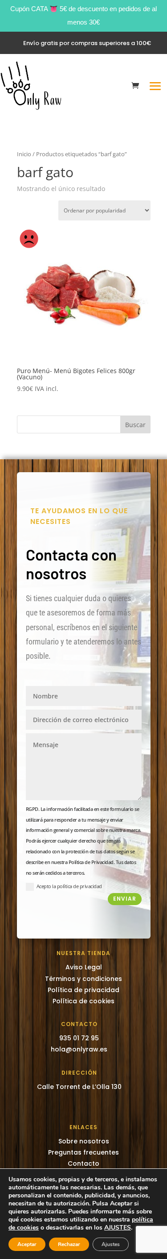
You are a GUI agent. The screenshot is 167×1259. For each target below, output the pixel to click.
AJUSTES (117, 1228)
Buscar (135, 424)
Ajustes (111, 1244)
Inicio (24, 154)
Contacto (83, 1163)
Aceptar (27, 1244)
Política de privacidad (83, 989)
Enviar (124, 898)
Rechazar (69, 1244)
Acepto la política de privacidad (69, 886)
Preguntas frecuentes (83, 1152)
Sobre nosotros (83, 1141)
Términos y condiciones (83, 978)
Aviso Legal (83, 967)
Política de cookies (83, 1001)
